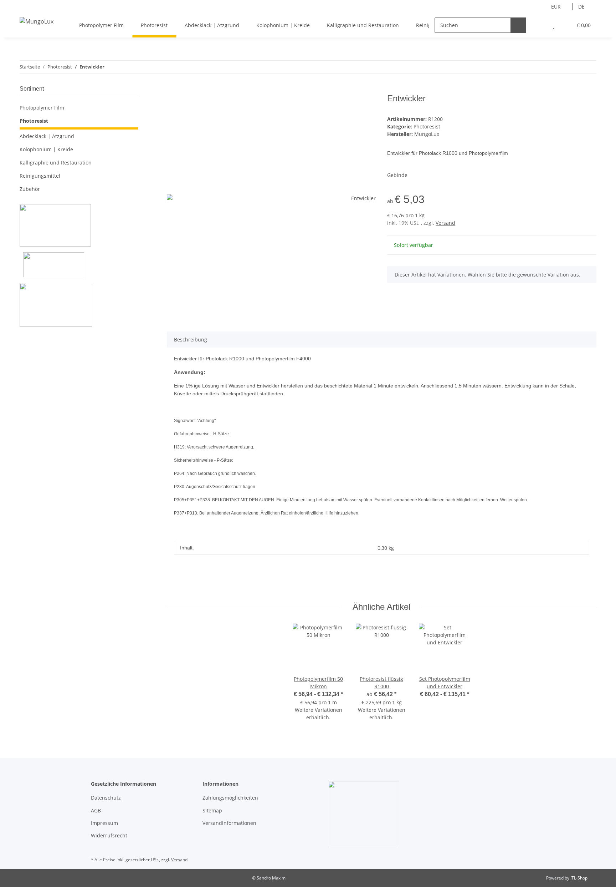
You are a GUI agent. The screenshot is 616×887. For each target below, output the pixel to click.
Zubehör (30, 189)
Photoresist (427, 126)
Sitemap (212, 810)
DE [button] (581, 6)
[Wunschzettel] (553, 25)
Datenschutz (106, 797)
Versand (445, 222)
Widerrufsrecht (109, 835)
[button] (539, 25)
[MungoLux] (36, 21)
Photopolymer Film (42, 107)
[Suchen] (518, 25)
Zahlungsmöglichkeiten (230, 797)
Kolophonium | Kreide (46, 149)
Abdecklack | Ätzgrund (47, 136)
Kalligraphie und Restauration (56, 162)
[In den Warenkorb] (172, 89)
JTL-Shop (578, 878)
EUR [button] (556, 6)
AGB (96, 810)
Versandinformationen (229, 823)
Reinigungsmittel (40, 175)
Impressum (104, 823)
